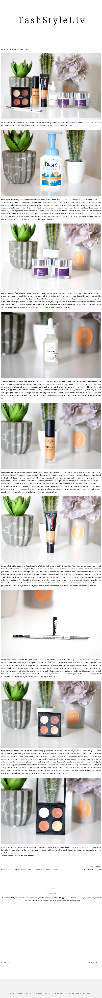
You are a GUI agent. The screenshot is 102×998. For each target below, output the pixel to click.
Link (49, 200)
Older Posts (95, 962)
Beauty (24, 869)
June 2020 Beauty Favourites (15, 49)
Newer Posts (7, 962)
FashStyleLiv (52, 20)
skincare (56, 869)
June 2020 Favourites (36, 869)
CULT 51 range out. (63, 307)
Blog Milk (65, 993)
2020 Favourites (13, 869)
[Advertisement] (52, 39)
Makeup (49, 869)
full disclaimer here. (28, 856)
